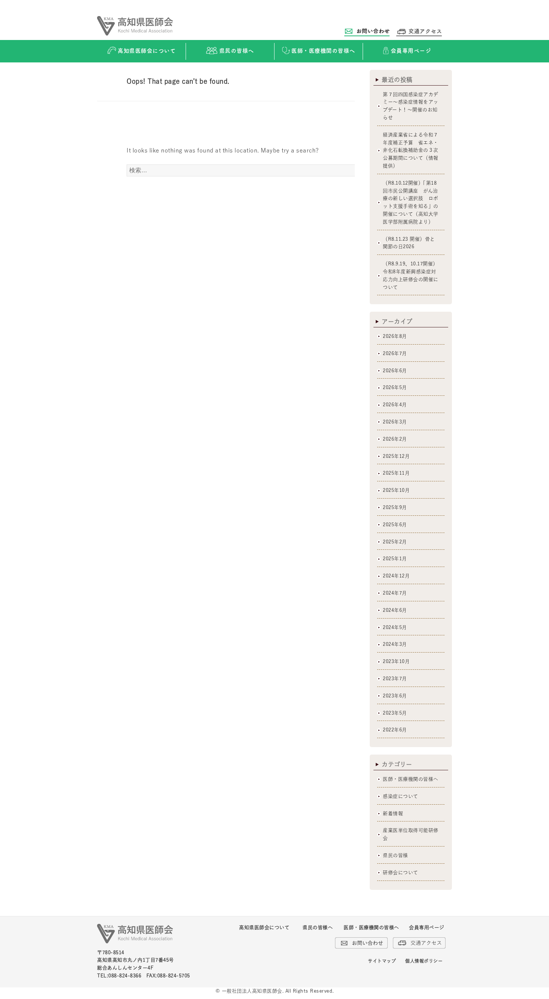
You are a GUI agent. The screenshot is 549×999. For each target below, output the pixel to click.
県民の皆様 (395, 855)
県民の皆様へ (318, 927)
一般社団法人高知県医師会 (252, 991)
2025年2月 (395, 541)
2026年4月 (395, 404)
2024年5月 (395, 627)
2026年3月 (395, 421)
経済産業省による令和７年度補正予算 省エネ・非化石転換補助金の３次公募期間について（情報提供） (410, 150)
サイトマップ (382, 961)
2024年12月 (396, 575)
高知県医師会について (264, 927)
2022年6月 (395, 729)
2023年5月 (395, 712)
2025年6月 (395, 524)
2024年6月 (395, 610)
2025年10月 (396, 490)
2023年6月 (395, 695)
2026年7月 (395, 353)
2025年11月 (396, 473)
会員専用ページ (426, 927)
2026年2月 (395, 439)
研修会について (400, 872)
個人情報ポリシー (424, 961)
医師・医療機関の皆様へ (410, 779)
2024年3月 (395, 644)
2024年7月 (395, 593)
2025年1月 (395, 558)
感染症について (400, 796)
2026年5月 (395, 387)
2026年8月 (395, 336)
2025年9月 (395, 507)
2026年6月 (395, 370)
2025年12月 (396, 456)
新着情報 (393, 813)
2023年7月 (395, 678)
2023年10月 (396, 661)
